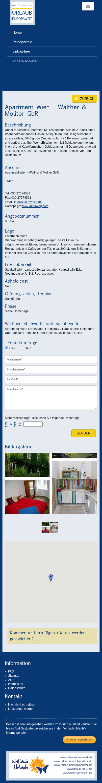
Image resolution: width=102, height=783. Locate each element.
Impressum (15, 684)
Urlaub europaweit (22, 12)
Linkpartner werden (21, 709)
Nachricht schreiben (21, 704)
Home (17, 32)
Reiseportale (22, 42)
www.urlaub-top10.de (79, 768)
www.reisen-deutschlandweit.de (73, 764)
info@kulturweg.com (28, 202)
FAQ (11, 671)
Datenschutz (16, 688)
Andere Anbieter (25, 61)
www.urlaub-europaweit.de (76, 757)
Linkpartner (21, 51)
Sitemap (13, 675)
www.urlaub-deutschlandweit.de (73, 761)
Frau (12, 348)
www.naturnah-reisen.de (77, 772)
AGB (11, 680)
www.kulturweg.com (35, 206)
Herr (28, 348)
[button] (51, 578)
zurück (86, 99)
